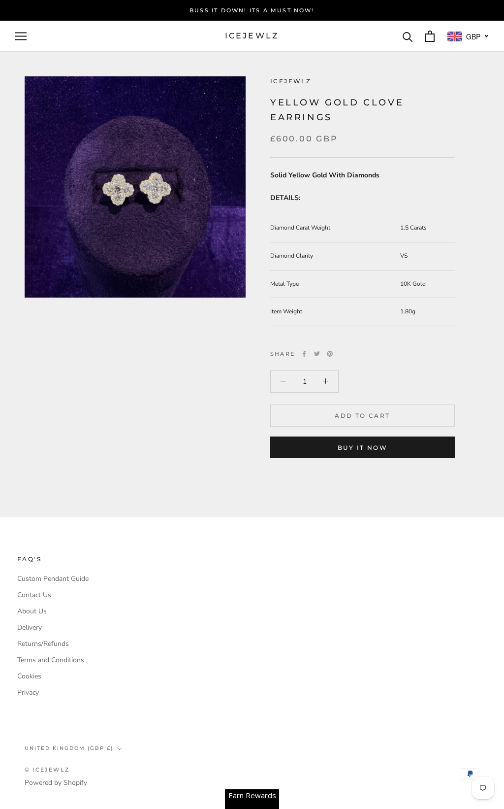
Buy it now (362, 447)
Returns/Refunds (43, 643)
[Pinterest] (330, 354)
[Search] (408, 36)
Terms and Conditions (50, 660)
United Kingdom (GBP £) (69, 748)
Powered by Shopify (56, 782)
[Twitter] (317, 354)
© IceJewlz (47, 769)
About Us (32, 611)
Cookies (29, 676)
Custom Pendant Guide (53, 578)
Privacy (28, 692)
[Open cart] (430, 36)
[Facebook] (304, 354)
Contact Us (34, 595)
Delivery (29, 627)
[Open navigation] (21, 36)
